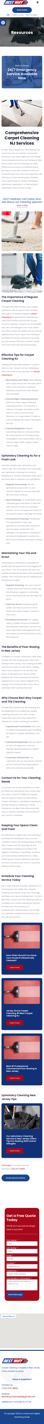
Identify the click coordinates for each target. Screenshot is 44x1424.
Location (10, 1263)
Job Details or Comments (18, 1278)
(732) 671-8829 (18, 1169)
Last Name (11, 1248)
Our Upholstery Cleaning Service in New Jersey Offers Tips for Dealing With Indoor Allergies (21, 1140)
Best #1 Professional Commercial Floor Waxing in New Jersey (21, 1069)
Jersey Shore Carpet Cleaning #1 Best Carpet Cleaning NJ (19, 1013)
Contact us (7, 1385)
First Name (11, 1240)
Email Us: (6, 1394)
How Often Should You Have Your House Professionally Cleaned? (21, 958)
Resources (22, 32)
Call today (6, 1165)
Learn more (15, 967)
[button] (3, 23)
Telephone (11, 1271)
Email (9, 1256)
